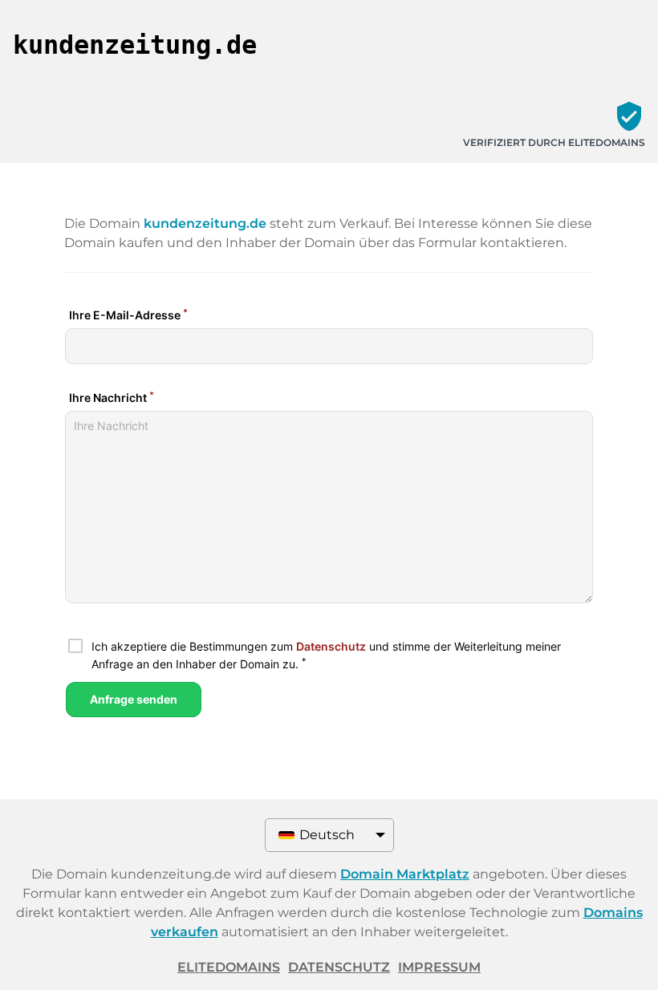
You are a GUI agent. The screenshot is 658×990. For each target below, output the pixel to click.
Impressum (439, 967)
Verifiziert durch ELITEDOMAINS (554, 142)
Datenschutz (339, 967)
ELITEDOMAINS (228, 967)
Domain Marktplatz (404, 874)
